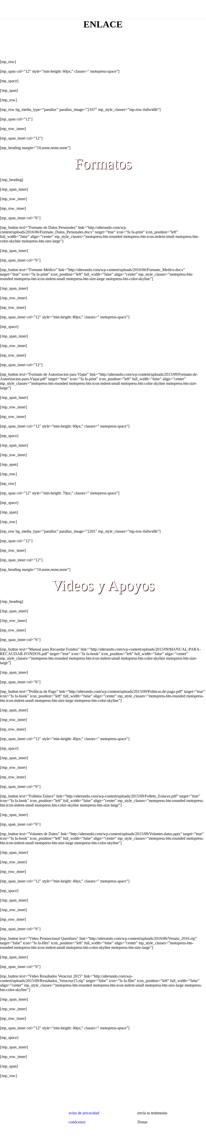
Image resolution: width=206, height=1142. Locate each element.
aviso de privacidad (84, 1113)
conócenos (77, 1122)
